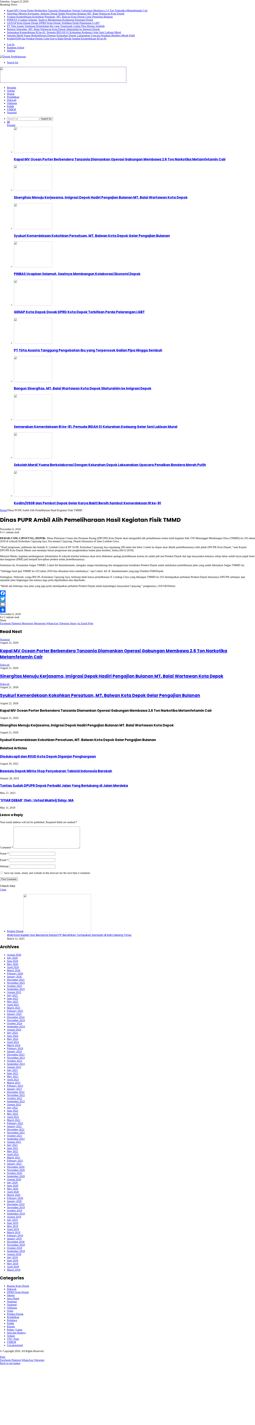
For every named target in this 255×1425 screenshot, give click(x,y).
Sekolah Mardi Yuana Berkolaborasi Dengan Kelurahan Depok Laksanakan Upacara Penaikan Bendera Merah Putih (71, 35)
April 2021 (13, 1154)
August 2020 (14, 1179)
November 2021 (16, 1132)
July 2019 (12, 1219)
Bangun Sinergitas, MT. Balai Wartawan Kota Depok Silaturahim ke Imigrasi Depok (53, 29)
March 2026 (13, 970)
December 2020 (15, 1166)
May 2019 (12, 1226)
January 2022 (14, 1126)
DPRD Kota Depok (18, 1292)
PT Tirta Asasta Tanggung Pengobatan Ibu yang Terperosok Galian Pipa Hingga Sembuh (56, 26)
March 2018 (13, 1269)
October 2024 (14, 1023)
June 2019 (12, 1223)
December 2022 (15, 1092)
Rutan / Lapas (14, 1329)
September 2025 (16, 989)
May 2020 (12, 1188)
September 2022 (16, 1101)
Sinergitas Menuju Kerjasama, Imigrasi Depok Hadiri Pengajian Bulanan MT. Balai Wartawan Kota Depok (65, 13)
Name (4, 853)
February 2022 (15, 1123)
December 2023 (15, 1054)
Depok (10, 93)
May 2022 (12, 1113)
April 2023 (13, 1079)
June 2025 (12, 998)
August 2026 (14, 954)
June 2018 (12, 1260)
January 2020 (14, 1201)
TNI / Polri (13, 1338)
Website (4, 866)
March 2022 (13, 1120)
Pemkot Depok (15, 1314)
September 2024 (16, 1026)
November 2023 (16, 1057)
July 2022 (12, 1107)
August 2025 (14, 992)
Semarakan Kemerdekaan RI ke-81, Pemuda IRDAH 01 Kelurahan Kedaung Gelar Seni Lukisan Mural (64, 32)
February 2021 (15, 1160)
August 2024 (14, 1029)
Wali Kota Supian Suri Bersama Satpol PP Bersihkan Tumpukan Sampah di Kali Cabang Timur (69, 935)
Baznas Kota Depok (18, 1285)
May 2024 (12, 1039)
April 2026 (13, 967)
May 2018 (12, 1263)
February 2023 (15, 1085)
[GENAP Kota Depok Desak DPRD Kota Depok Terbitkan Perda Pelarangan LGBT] (33, 304)
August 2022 (14, 1104)
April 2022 (13, 1116)
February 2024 (15, 1048)
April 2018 (13, 1266)
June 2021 (12, 1148)
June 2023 (12, 1073)
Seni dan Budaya (16, 1332)
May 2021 (12, 1151)
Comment (6, 847)
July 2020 (12, 1182)
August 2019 (14, 1216)
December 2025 (15, 979)
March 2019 (13, 1232)
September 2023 (16, 1063)
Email (4, 860)
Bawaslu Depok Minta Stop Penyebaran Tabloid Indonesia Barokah (56, 771)
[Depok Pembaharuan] (13, 56)
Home (3, 510)
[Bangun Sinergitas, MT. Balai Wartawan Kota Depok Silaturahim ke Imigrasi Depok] (33, 381)
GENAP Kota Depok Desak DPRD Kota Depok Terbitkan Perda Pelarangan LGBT (53, 22)
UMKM (11, 109)
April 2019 (13, 1229)
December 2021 (15, 1129)
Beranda (11, 87)
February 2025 (15, 1010)
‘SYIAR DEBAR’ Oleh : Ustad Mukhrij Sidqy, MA (37, 800)
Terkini (11, 90)
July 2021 (12, 1145)
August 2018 (14, 1254)
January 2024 (14, 1051)
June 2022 (12, 1110)
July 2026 (12, 957)
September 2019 (16, 1213)
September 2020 (16, 1176)
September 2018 (16, 1251)
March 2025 (13, 1007)
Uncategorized (15, 1345)
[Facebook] (127, 593)
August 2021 (14, 1141)
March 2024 (13, 1045)
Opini (10, 1310)
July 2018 (12, 1257)
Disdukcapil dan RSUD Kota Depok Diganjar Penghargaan (48, 756)
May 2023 (12, 1076)
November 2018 (16, 1244)
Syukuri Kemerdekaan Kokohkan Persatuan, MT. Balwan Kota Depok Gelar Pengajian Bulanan (60, 16)
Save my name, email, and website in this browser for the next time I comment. (47, 872)
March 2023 (13, 1082)
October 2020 (14, 1173)
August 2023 (14, 1067)
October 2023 (14, 1060)
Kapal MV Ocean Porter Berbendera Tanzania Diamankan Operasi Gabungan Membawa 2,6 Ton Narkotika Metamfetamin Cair (77, 10)
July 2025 (12, 995)
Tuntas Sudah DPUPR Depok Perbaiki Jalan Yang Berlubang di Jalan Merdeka (64, 785)
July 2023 (12, 1070)
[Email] (127, 604)
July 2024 (12, 1032)
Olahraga (12, 103)
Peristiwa (12, 1320)
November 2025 (16, 982)
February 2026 (15, 973)
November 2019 (16, 1207)
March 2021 (13, 1157)
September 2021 (16, 1138)
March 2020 (13, 1194)
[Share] (127, 610)
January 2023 (14, 1088)
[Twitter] (127, 599)
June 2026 (12, 961)
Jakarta (11, 1295)
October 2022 (14, 1098)
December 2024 (15, 1017)
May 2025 (12, 1001)
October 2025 (14, 985)
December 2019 (15, 1204)
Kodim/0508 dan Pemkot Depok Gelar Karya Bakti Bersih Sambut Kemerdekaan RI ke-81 (57, 38)
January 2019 (14, 1238)
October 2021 (14, 1135)
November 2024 (16, 1020)
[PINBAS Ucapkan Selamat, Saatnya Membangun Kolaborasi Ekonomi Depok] (33, 266)
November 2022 (16, 1095)
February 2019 (15, 1235)
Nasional (12, 112)
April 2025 (13, 1004)
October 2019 (14, 1210)
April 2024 (13, 1042)
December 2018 (15, 1241)
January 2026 (14, 976)
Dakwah (11, 100)
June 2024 (12, 1035)
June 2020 (12, 1185)
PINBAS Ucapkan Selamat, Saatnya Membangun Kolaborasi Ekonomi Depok (50, 19)
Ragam (11, 1326)
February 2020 (15, 1198)
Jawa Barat (13, 1298)
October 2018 (14, 1248)
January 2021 (14, 1163)
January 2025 (14, 1014)
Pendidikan (13, 96)
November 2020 (16, 1170)
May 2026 (12, 964)
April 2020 (13, 1191)
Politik (10, 106)
